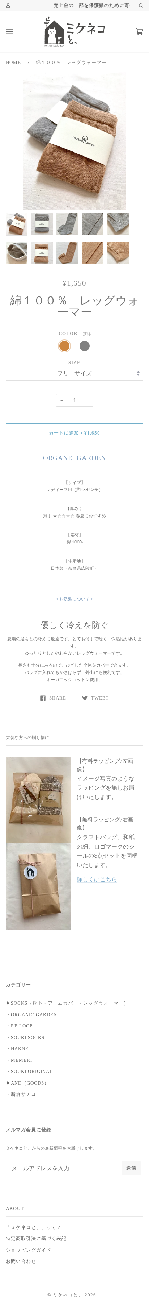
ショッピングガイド (28, 1250)
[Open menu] (16, 31)
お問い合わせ (21, 1261)
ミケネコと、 (68, 1295)
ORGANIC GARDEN (74, 458)
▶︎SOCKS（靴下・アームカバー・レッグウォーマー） (67, 1003)
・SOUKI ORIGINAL (29, 1071)
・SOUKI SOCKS (25, 1037)
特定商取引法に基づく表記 (36, 1238)
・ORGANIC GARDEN (31, 1014)
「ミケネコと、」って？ (33, 1227)
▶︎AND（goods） (27, 1083)
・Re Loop (19, 1026)
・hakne (17, 1048)
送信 (131, 1168)
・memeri (19, 1060)
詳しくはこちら (97, 879)
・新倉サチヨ (21, 1094)
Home (13, 62)
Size (74, 362)
